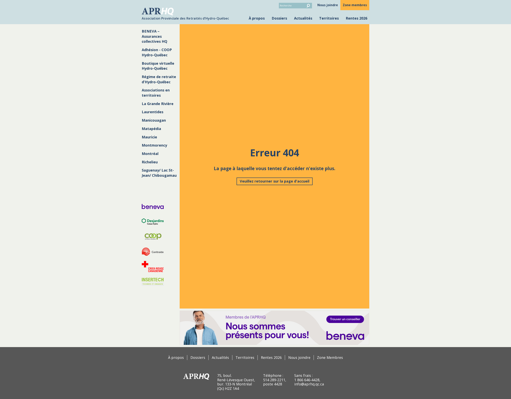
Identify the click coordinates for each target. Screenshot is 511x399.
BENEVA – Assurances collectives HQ (154, 36)
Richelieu (150, 162)
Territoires (329, 18)
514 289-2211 (274, 379)
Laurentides (152, 111)
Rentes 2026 (356, 18)
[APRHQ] (196, 376)
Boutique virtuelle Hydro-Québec (158, 66)
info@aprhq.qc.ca (309, 384)
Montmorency (154, 145)
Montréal (150, 153)
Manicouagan (154, 120)
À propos (257, 18)
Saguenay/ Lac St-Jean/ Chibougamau (159, 173)
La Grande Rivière (157, 103)
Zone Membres (330, 357)
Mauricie (149, 137)
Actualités (303, 18)
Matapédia (151, 128)
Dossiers (279, 18)
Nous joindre (327, 5)
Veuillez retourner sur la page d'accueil (274, 181)
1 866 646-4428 (306, 379)
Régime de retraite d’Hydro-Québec (159, 79)
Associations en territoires (156, 93)
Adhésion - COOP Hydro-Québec (157, 52)
